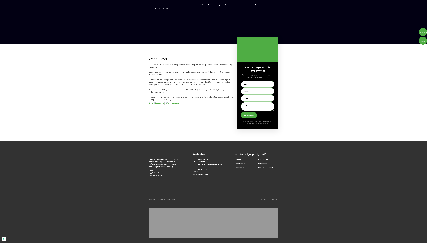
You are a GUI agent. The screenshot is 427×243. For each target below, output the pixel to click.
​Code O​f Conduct (154, 170)
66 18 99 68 (203, 162)
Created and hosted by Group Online (162, 199)
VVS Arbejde (205, 5)
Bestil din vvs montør (260, 5)
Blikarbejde (217, 5)
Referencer (245, 5)
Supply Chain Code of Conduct (159, 173)
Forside (194, 5)
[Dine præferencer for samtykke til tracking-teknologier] (4, 239)
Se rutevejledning (200, 174)
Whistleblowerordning (156, 176)
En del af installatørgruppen (164, 8)
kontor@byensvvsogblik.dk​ (210, 164)
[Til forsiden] (164, 5)
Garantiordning (231, 5)
